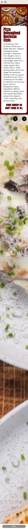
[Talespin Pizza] (5, 2)
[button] (15, 119)
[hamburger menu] (2, 2)
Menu (14, 526)
